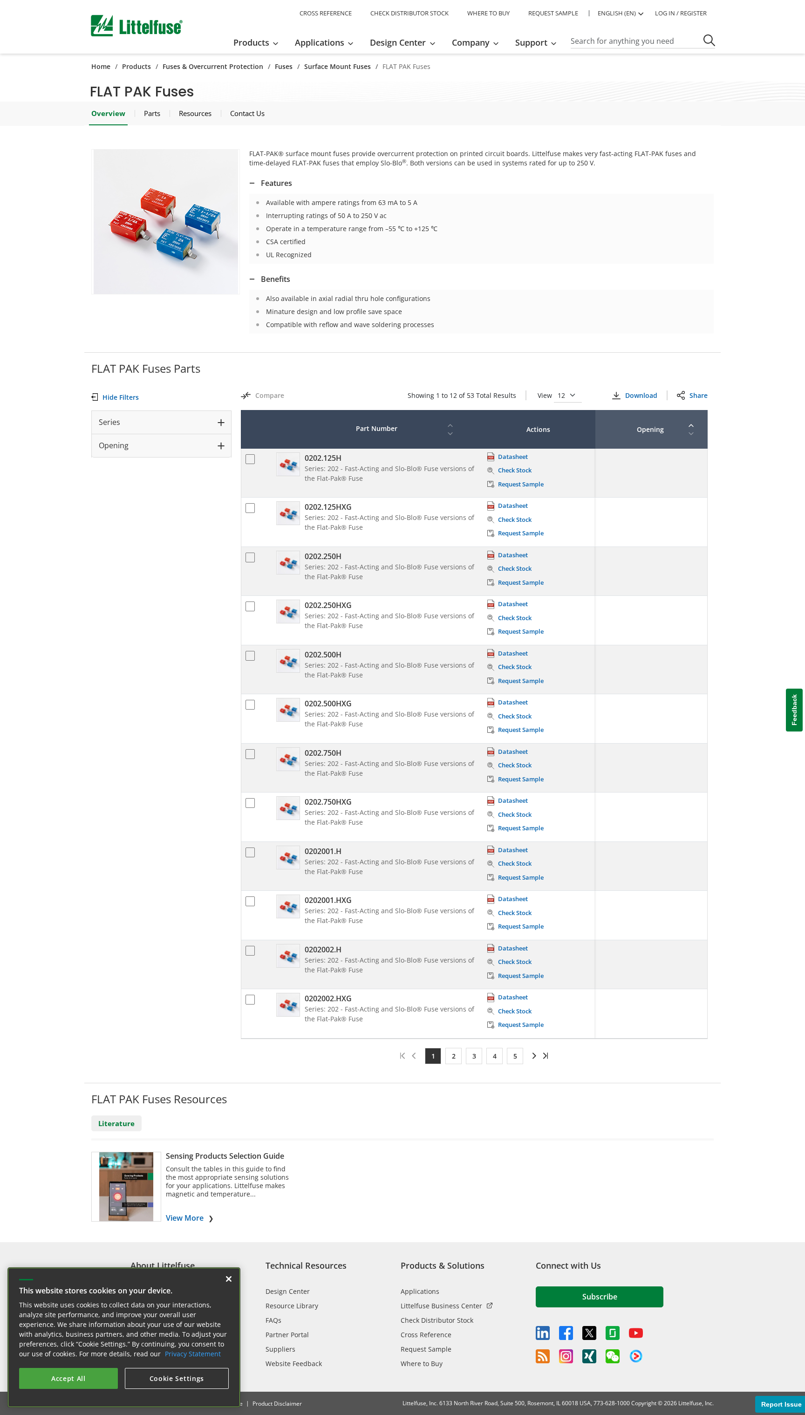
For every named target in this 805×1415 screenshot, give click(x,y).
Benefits (275, 279)
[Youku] (636, 1356)
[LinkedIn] (543, 1333)
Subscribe (599, 1297)
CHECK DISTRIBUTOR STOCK (409, 13)
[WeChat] (613, 1356)
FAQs (273, 1320)
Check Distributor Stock (437, 1320)
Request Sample (426, 1349)
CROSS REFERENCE (326, 13)
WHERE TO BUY (488, 13)
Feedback (794, 709)
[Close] (228, 1279)
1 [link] (433, 1056)
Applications (420, 1291)
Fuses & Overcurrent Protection (213, 66)
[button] (165, 222)
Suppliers (280, 1349)
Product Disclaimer (277, 1404)
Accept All (68, 1378)
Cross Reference (426, 1334)
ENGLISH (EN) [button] (617, 13)
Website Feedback (294, 1363)
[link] (533, 1056)
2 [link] (454, 1056)
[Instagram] (566, 1356)
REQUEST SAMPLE (553, 13)
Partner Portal (287, 1334)
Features (276, 183)
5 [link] (515, 1056)
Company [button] (471, 42)
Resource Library (292, 1305)
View (546, 395)
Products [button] (251, 42)
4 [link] (495, 1056)
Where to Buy (422, 1363)
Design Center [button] (398, 42)
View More (185, 1218)
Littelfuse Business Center (441, 1305)
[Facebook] (566, 1333)
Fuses (284, 66)
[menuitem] (259, 42)
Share (698, 395)
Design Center (288, 1291)
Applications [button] (319, 42)
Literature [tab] (116, 1123)
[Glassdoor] (613, 1333)
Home (100, 66)
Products (136, 66)
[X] (589, 1333)
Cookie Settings (177, 1378)
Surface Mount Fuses (337, 66)
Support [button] (531, 42)
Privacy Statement (193, 1353)
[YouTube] (636, 1333)
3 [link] (474, 1056)
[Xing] (589, 1356)
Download (641, 395)
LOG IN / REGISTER (681, 13)
